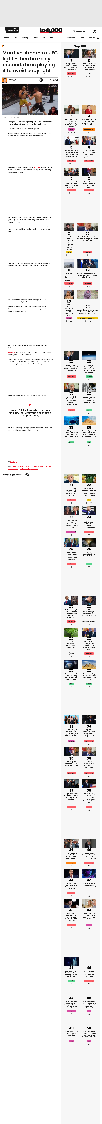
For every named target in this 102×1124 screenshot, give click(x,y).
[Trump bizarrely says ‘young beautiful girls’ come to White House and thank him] (89, 783)
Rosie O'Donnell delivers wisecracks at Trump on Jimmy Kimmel (71, 523)
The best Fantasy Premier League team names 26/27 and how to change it (89, 613)
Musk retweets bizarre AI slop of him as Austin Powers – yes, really (71, 1090)
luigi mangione (71, 863)
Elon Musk (71, 1099)
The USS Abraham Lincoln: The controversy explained (69, 277)
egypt (89, 442)
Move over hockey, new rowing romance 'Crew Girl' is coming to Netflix (71, 123)
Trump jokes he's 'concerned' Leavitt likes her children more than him (71, 153)
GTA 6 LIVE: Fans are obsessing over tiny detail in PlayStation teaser (89, 66)
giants (89, 410)
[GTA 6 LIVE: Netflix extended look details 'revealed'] (89, 873)
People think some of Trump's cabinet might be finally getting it (71, 796)
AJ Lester (37, 167)
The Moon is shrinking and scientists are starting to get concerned (89, 368)
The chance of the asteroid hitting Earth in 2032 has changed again (71, 676)
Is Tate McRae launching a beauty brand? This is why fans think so (68, 310)
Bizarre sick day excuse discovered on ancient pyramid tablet (89, 676)
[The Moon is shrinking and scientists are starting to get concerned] (89, 355)
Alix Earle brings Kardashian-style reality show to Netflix (89, 916)
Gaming (25, 38)
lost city (71, 981)
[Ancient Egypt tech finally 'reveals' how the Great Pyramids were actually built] (89, 420)
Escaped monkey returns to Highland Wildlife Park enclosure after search (87, 311)
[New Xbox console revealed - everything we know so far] (71, 632)
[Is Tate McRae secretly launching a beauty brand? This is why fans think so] (69, 294)
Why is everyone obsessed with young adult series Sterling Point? (71, 1004)
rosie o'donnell (71, 532)
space (89, 564)
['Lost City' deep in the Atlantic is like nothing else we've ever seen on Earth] (71, 961)
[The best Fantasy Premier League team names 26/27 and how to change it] (89, 600)
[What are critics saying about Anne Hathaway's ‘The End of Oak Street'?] (89, 1021)
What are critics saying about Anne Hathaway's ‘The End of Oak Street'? (89, 1034)
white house (71, 621)
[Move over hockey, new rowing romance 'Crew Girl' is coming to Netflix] (71, 109)
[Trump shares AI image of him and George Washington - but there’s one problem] (87, 227)
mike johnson (71, 925)
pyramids (89, 683)
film (89, 500)
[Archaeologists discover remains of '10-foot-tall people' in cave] (89, 387)
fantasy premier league (88, 621)
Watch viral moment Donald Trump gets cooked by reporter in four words (71, 401)
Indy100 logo (51, 30)
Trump (35, 38)
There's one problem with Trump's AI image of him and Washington (87, 238)
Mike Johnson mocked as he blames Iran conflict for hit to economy (71, 917)
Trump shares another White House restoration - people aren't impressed (71, 555)
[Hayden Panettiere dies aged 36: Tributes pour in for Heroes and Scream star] (89, 109)
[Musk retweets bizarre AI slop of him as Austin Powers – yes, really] (71, 1077)
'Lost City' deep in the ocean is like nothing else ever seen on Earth (71, 973)
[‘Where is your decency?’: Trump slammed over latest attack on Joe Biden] (89, 632)
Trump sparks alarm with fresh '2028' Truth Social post (89, 184)
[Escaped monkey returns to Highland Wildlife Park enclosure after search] (87, 297)
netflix (89, 925)
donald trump (71, 160)
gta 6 (89, 73)
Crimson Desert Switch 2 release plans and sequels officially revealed (89, 1090)
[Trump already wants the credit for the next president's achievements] (89, 140)
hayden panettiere (89, 129)
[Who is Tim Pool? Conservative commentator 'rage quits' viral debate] (69, 227)
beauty (69, 318)
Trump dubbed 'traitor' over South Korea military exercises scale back (89, 733)
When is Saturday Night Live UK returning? (71, 1033)
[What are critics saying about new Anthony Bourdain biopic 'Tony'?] (89, 991)
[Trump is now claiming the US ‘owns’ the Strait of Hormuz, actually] (71, 1109)
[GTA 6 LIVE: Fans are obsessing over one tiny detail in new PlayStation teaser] (89, 53)
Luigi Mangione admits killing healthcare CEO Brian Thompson (71, 855)
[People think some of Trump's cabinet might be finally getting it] (71, 783)
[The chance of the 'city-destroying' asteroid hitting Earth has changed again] (71, 664)
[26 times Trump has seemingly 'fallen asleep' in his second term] (89, 1109)
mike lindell (71, 893)
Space (71, 683)
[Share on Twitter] (53, 80)
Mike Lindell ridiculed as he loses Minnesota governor (71, 886)
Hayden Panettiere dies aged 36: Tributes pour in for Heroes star (89, 122)
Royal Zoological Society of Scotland (88, 318)
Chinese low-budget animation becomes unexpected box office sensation (89, 491)
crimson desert (89, 1099)
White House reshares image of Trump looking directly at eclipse (89, 855)
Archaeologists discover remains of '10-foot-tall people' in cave (89, 399)
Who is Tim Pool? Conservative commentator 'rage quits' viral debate (68, 243)
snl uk (71, 1041)
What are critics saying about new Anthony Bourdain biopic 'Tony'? (89, 1004)
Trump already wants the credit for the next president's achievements (89, 154)
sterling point (71, 1011)
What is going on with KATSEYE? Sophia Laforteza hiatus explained (71, 732)
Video (82, 38)
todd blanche (87, 283)
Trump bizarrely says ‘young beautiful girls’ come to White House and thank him (89, 798)
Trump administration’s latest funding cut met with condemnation (89, 523)
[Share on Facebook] (50, 80)
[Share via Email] (56, 80)
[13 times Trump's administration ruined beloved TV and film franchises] (71, 600)
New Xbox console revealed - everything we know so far (71, 644)
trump (89, 807)
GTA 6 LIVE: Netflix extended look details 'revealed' (89, 885)
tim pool (69, 252)
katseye (71, 741)
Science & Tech (48, 38)
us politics (71, 410)
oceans (71, 442)
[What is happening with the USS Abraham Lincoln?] (69, 263)
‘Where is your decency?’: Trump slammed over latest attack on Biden (89, 645)
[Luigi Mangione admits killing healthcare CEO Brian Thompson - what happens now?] (71, 843)
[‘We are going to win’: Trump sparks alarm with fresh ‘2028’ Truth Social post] (89, 172)
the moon (89, 376)
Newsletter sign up (83, 31)
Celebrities (71, 38)
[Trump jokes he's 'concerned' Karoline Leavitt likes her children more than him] (71, 140)
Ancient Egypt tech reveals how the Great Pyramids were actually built (89, 433)
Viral (60, 38)
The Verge (13, 462)
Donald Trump (71, 73)
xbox (71, 653)
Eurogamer (11, 352)
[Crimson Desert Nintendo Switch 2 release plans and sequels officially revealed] (89, 1077)
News (15, 38)
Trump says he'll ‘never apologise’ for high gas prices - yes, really (71, 66)
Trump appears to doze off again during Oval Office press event (71, 184)
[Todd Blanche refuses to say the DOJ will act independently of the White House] (87, 263)
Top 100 (6, 38)
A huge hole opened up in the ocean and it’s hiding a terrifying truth (71, 434)
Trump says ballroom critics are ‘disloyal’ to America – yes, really (71, 491)
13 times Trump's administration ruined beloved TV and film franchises (71, 613)
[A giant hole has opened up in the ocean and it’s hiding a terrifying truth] (71, 420)
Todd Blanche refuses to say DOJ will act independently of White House (87, 275)
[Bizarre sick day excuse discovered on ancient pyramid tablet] (89, 664)
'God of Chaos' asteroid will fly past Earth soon (89, 554)
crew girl (71, 129)
